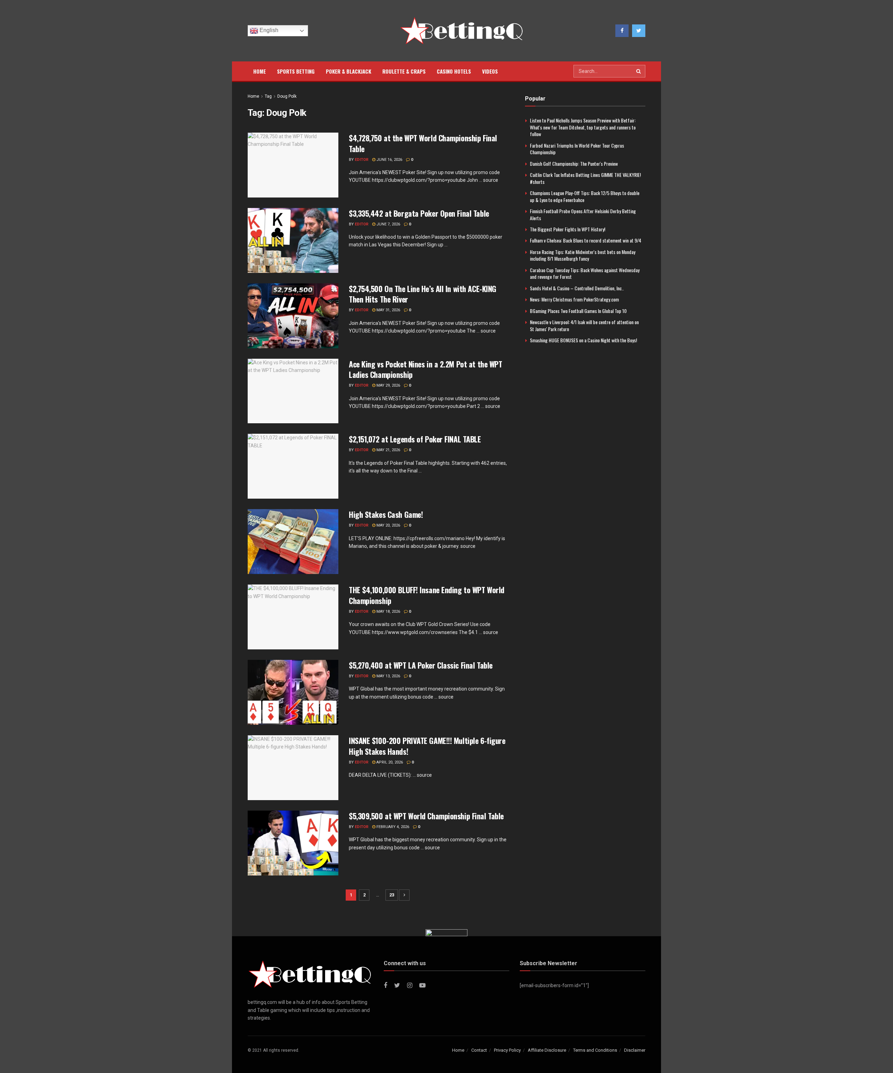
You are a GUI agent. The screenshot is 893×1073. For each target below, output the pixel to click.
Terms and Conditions (595, 1050)
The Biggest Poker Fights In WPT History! (567, 229)
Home (259, 71)
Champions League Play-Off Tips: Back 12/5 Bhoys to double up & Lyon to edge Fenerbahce (584, 196)
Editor (361, 159)
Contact (479, 1050)
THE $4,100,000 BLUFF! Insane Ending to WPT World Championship (426, 595)
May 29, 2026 (387, 385)
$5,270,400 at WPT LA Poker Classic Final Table (421, 665)
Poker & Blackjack (348, 71)
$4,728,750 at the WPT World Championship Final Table (423, 143)
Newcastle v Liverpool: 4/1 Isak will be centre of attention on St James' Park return (584, 325)
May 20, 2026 (387, 525)
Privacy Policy (507, 1050)
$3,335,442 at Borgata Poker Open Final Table (419, 213)
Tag (268, 96)
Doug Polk (287, 96)
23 (391, 894)
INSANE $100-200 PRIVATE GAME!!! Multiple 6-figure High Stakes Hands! (427, 746)
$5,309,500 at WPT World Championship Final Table (426, 815)
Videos (490, 71)
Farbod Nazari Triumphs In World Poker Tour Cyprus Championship (577, 149)
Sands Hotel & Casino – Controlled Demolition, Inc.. (577, 288)
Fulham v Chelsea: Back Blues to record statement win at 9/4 (585, 240)
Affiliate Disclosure (547, 1050)
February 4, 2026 (392, 827)
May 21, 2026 (387, 450)
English (268, 30)
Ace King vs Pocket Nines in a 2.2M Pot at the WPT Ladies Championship (425, 369)
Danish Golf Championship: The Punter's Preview (574, 163)
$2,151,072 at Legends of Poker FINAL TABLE (415, 439)
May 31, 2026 (387, 310)
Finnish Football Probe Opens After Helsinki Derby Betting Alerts (583, 214)
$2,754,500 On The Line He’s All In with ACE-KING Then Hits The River (422, 294)
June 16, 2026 (388, 159)
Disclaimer (634, 1050)
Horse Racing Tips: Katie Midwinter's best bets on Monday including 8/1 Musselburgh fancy (582, 255)
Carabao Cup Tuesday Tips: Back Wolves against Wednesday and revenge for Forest (584, 273)
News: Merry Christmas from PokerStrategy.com (574, 299)
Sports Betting (296, 71)
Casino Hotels (454, 71)
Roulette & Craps (404, 71)
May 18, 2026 (387, 611)
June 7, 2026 (387, 224)
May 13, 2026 (387, 676)
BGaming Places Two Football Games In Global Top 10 (578, 310)
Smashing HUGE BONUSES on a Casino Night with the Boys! (583, 340)
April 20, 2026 (389, 762)
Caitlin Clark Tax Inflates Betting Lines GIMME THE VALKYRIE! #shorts (585, 178)
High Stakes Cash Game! (386, 514)
